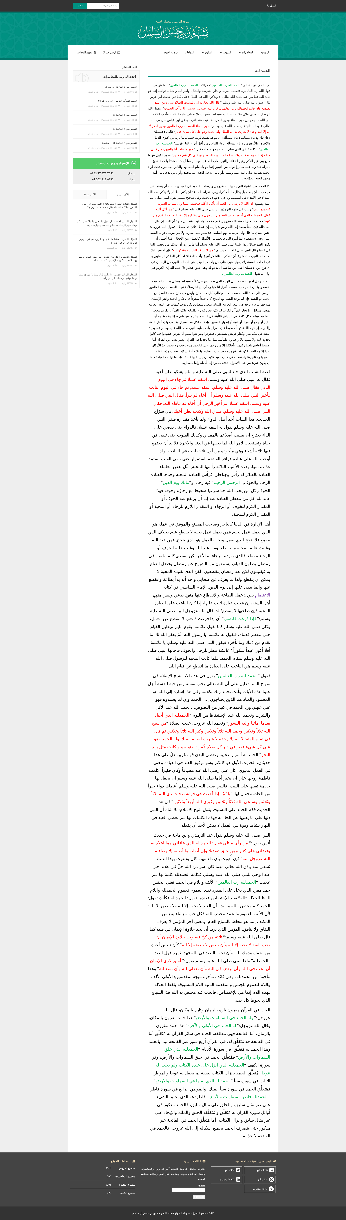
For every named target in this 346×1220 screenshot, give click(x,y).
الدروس (226, 52)
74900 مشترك (226, 1179)
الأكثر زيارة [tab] (123, 194)
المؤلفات (189, 52)
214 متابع (263, 1179)
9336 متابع (262, 1170)
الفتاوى (208, 52)
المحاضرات (247, 52)
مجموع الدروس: (126, 1168)
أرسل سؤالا (109, 52)
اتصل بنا (271, 5)
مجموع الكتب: (127, 1193)
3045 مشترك (260, 1189)
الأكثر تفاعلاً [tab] (90, 194)
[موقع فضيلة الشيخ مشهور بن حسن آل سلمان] (173, 32)
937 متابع (229, 1170)
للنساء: (131, 179)
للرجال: (131, 173)
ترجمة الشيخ (171, 52)
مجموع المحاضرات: (124, 1176)
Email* (201, 1185)
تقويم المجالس (85, 52)
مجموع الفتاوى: (127, 1184)
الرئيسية (265, 52)
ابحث (80, 5)
